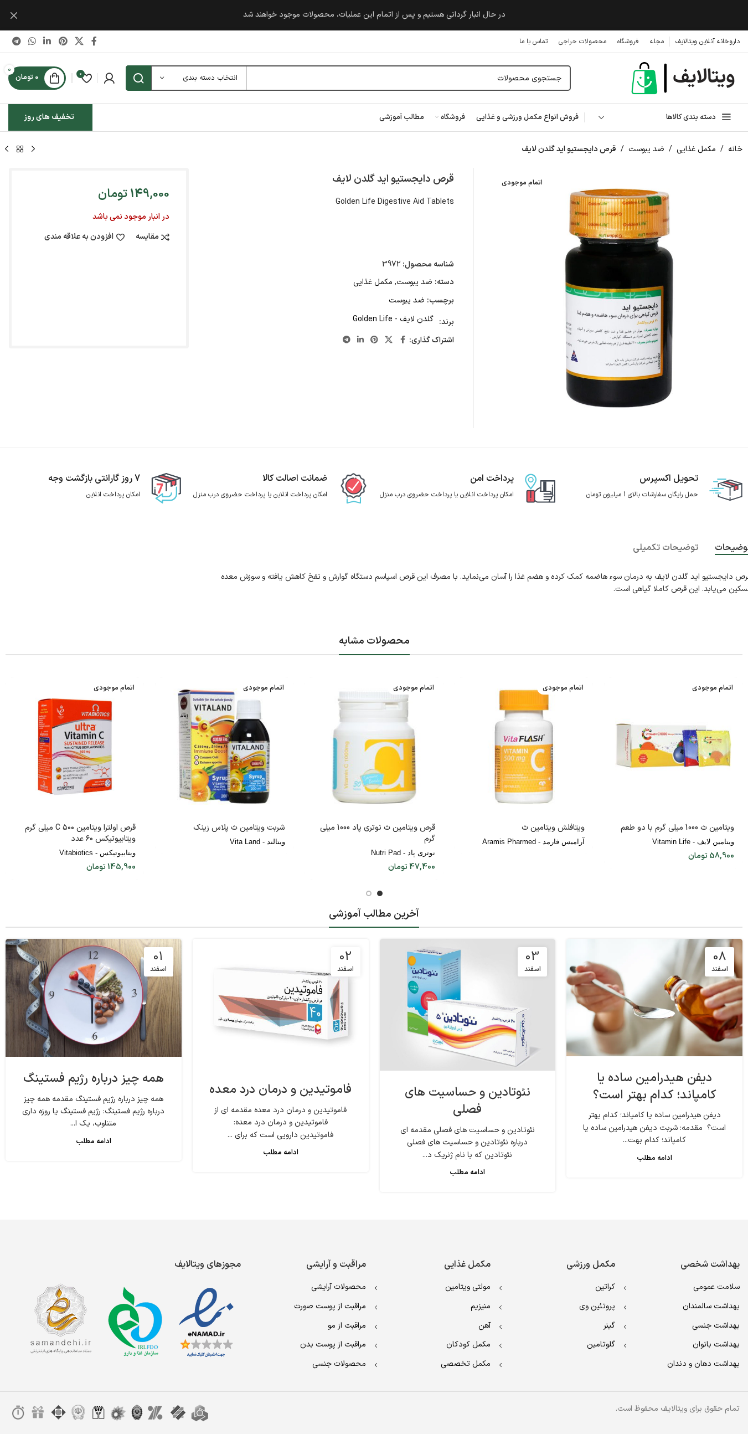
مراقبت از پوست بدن (333, 1344)
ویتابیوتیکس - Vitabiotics (97, 853)
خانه (735, 149)
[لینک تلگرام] (16, 41)
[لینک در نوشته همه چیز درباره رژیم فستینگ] (94, 998)
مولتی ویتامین (468, 1287)
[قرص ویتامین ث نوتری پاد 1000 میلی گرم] (374, 746)
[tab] (665, 548)
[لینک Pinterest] (63, 41)
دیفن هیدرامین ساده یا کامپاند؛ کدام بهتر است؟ (654, 1086)
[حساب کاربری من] (109, 78)
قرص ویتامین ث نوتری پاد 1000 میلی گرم (377, 833)
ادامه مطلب (654, 1158)
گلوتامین (601, 1344)
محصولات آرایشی (338, 1287)
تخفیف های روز (49, 117)
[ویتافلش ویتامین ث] (524, 746)
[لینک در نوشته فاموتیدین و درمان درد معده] (281, 1003)
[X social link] (79, 41)
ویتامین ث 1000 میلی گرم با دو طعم (677, 828)
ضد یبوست (646, 149)
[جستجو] (138, 78)
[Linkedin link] (47, 41)
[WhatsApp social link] (31, 41)
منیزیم (481, 1306)
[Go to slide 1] (380, 893)
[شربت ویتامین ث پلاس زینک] (224, 746)
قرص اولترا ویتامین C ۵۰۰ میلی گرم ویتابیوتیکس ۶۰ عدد (80, 833)
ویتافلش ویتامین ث (553, 828)
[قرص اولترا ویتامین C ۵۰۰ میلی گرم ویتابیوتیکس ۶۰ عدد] (75, 746)
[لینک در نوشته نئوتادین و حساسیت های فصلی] (468, 1005)
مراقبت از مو (347, 1326)
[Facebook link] (94, 41)
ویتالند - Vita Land (257, 841)
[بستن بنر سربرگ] (14, 15)
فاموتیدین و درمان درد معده (280, 1090)
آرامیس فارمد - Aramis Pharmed (533, 841)
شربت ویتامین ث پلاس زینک (239, 828)
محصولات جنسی (339, 1364)
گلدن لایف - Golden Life (393, 319)
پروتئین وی (597, 1306)
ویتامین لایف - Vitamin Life (693, 841)
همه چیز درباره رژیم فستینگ (93, 1079)
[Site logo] (684, 78)
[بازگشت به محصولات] (20, 149)
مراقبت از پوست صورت (330, 1306)
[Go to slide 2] (369, 893)
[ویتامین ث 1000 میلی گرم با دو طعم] (673, 746)
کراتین (605, 1287)
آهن (484, 1326)
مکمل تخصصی (466, 1364)
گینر (609, 1326)
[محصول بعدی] (6, 149)
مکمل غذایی (696, 149)
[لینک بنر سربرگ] (374, 15)
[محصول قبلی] (33, 149)
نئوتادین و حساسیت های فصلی (467, 1101)
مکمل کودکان (468, 1344)
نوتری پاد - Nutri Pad (403, 853)
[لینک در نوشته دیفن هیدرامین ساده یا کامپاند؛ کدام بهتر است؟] (654, 997)
